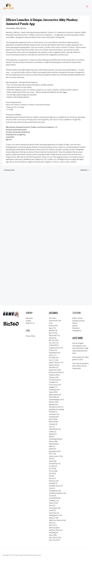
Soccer (51, 495)
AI (49, 323)
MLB (50, 436)
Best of (51, 332)
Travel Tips (53, 512)
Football (52, 382)
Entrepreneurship (55, 372)
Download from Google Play (16, 134)
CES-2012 (52, 342)
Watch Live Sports (55, 520)
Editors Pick (53, 365)
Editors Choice (54, 362)
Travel (51, 510)
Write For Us (30, 323)
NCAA (51, 448)
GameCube (53, 397)
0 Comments (10, 28)
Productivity (53, 463)
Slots (51, 488)
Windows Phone (54, 530)
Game (51, 392)
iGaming (52, 416)
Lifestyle (52, 424)
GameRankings (54, 399)
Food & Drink (53, 379)
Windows (52, 527)
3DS (50, 318)
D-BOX (51, 350)
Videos (51, 517)
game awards (54, 394)
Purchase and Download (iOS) (16, 129)
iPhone (51, 421)
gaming (51, 404)
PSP (50, 478)
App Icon (9, 139)
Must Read (53, 443)
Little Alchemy (54, 429)
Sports (51, 502)
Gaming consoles (55, 406)
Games (51, 401)
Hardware (52, 414)
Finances (52, 377)
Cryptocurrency (54, 347)
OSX (50, 458)
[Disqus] (46, 205)
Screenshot (10, 137)
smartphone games (56, 493)
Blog (50, 337)
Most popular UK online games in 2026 (80, 358)
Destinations (53, 352)
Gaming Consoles (78, 320)
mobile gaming (54, 438)
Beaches (52, 330)
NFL (50, 453)
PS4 (50, 473)
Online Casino (53, 456)
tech (50, 505)
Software (52, 500)
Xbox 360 (52, 537)
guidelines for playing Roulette (56, 410)
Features (52, 374)
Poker (51, 461)
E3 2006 (52, 357)
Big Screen (53, 335)
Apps (50, 328)
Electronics (53, 369)
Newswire (52, 451)
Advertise (29, 318)
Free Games (53, 384)
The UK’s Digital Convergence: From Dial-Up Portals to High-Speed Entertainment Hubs (80, 348)
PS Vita (51, 466)
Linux (50, 426)
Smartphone (53, 490)
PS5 (50, 475)
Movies (51, 441)
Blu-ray (51, 340)
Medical (52, 434)
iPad (17, 28)
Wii (50, 522)
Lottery (51, 431)
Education (52, 367)
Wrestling (52, 532)
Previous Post (8, 170)
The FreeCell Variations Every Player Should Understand (80, 366)
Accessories (53, 320)
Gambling (52, 389)
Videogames (53, 515)
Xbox (50, 535)
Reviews (52, 480)
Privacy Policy (30, 335)
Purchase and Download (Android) (18, 132)
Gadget (51, 387)
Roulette (52, 483)
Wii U (51, 525)
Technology (53, 508)
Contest (51, 345)
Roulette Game (54, 485)
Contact (28, 320)
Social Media (53, 498)
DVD (50, 355)
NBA (50, 446)
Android (52, 325)
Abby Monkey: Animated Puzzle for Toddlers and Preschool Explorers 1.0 (31, 127)
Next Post (85, 170)
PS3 (50, 471)
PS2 (50, 468)
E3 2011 (52, 360)
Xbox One (52, 539)
